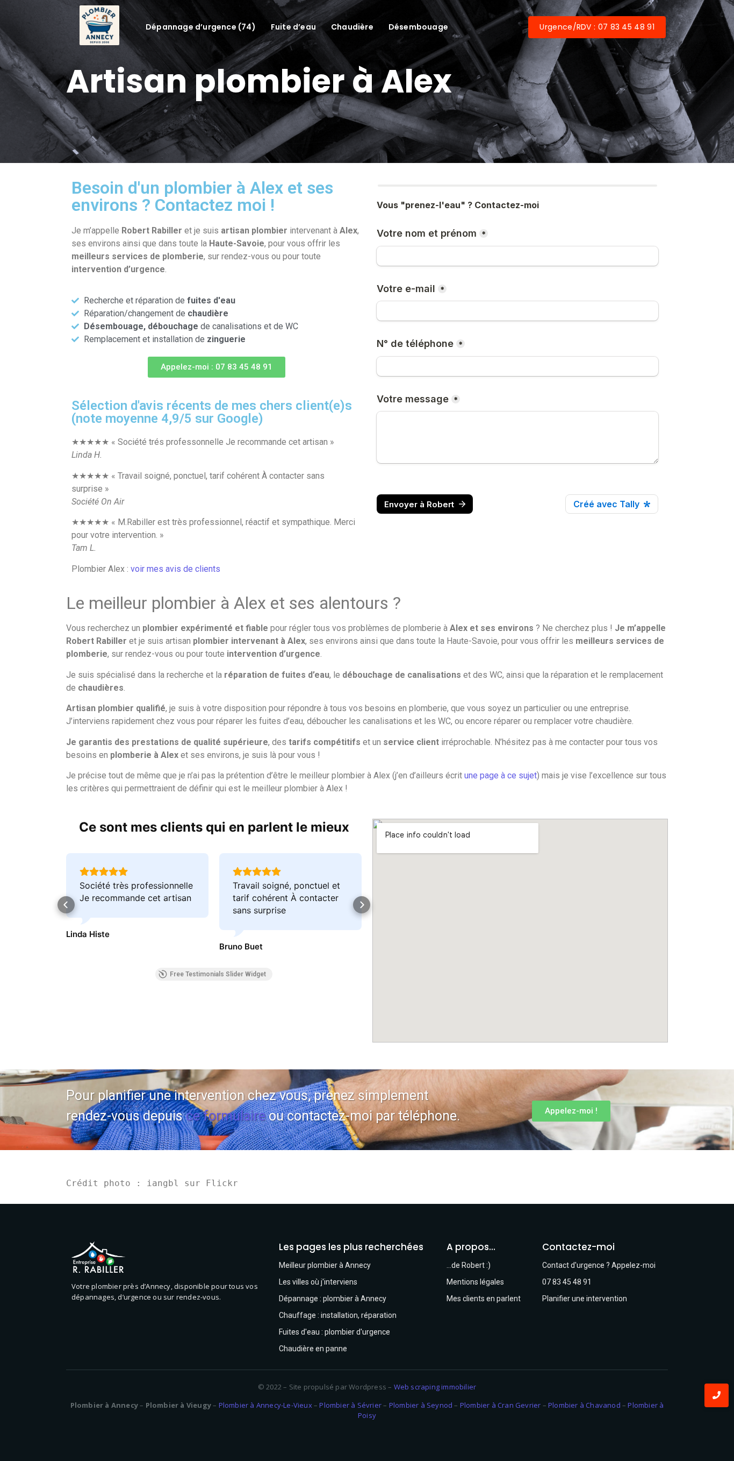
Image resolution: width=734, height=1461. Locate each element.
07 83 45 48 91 (567, 1282)
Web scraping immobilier (435, 1387)
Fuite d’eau (293, 27)
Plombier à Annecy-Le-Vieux (265, 1405)
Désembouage (418, 27)
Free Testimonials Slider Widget (218, 974)
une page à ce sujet (500, 775)
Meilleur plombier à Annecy (325, 1265)
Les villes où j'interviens (318, 1282)
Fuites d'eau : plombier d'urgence (334, 1332)
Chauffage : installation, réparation (338, 1315)
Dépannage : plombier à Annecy (332, 1298)
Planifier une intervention (584, 1298)
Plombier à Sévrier (350, 1405)
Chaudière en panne (313, 1348)
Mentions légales (475, 1282)
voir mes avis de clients (175, 569)
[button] (216, 367)
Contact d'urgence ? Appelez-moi (599, 1265)
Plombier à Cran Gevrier (500, 1405)
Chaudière (352, 27)
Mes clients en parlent (484, 1298)
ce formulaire (225, 1116)
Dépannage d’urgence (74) (201, 27)
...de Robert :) (469, 1265)
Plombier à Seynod (420, 1405)
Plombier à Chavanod (584, 1405)
